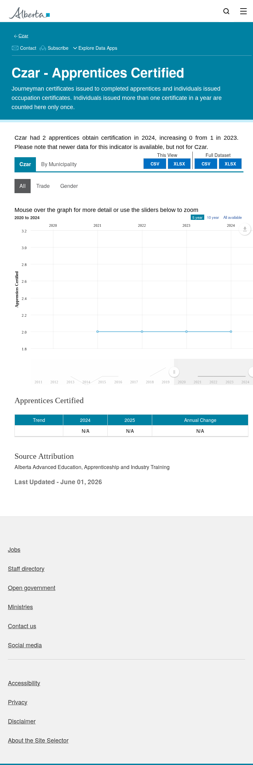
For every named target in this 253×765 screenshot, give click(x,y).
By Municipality (59, 164)
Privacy (17, 701)
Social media (25, 644)
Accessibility (24, 682)
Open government (31, 587)
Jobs (14, 549)
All (22, 186)
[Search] (226, 11)
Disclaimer (22, 721)
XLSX (230, 164)
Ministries (20, 606)
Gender (69, 186)
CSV (206, 164)
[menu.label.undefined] (245, 229)
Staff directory (26, 568)
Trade (43, 186)
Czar (23, 35)
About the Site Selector (38, 740)
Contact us (22, 625)
